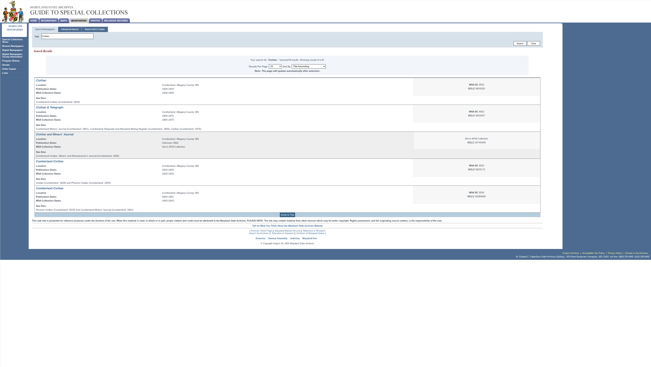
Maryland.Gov (309, 238)
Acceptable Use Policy (593, 253)
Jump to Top (287, 214)
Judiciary (295, 238)
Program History (10, 61)
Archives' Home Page (261, 230)
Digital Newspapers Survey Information (12, 55)
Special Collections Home (12, 40)
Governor (260, 238)
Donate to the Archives (637, 253)
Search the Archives (259, 233)
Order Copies (9, 69)
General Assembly (277, 238)
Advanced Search (69, 29)
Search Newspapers (45, 29)
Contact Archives (570, 253)
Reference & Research (314, 230)
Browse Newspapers (12, 46)
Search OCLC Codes (95, 29)
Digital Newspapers (12, 50)
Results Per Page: (259, 66)
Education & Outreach (283, 233)
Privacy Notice (615, 253)
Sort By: (287, 66)
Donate (5, 65)
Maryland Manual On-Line (287, 230)
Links (5, 73)
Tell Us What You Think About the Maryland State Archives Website (287, 226)
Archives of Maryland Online (310, 233)
